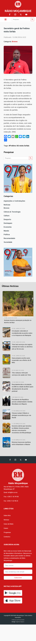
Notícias (7, 205)
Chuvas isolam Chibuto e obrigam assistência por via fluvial (21, 415)
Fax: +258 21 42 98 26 (11, 501)
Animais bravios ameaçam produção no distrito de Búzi (17, 321)
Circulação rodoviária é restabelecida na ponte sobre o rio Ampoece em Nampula (22, 333)
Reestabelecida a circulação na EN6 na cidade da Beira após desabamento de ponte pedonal (22, 388)
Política (7, 234)
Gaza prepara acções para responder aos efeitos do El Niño (21, 360)
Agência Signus (20, 621)
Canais (6, 528)
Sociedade (8, 242)
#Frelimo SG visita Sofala (19, 146)
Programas (7, 532)
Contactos (7, 537)
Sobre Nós (7, 515)
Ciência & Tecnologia (12, 212)
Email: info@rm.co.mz (10, 492)
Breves (15, 41)
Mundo (6, 231)
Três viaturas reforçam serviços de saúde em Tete (21, 374)
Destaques (8, 223)
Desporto (7, 219)
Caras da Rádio (8, 524)
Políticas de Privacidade (18, 619)
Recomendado (9, 238)
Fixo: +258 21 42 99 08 (11, 497)
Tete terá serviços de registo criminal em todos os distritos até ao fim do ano (22, 347)
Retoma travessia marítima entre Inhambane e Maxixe (21, 443)
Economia (7, 227)
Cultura (6, 216)
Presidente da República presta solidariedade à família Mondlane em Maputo (22, 402)
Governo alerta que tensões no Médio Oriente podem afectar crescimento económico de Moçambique (21, 429)
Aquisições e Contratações (14, 201)
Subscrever (18, 578)
